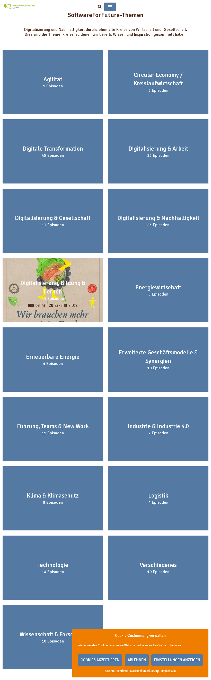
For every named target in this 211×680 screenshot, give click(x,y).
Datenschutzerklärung (144, 671)
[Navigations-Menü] (110, 7)
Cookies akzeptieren (100, 660)
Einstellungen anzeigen (177, 660)
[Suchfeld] (100, 6)
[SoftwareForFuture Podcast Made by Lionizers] (19, 7)
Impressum (168, 671)
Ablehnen (137, 660)
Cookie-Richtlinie (116, 671)
